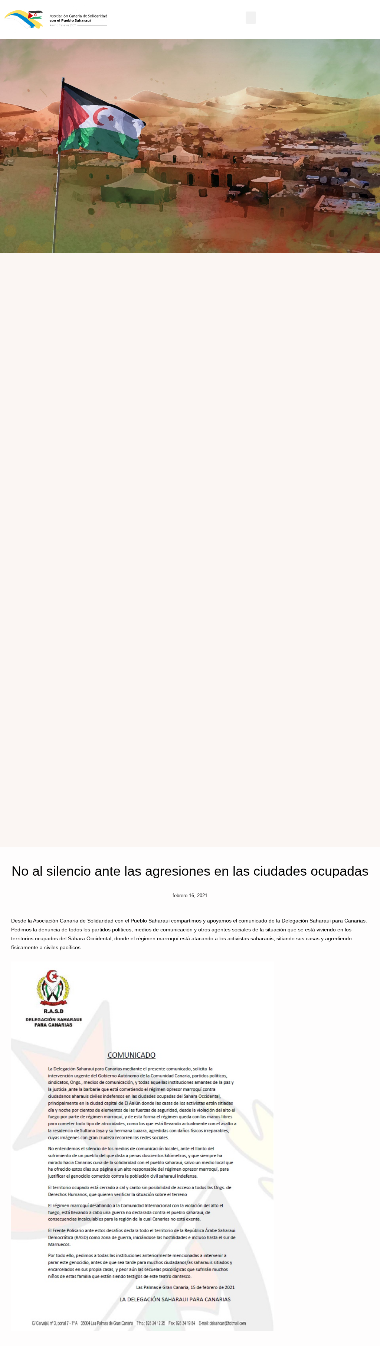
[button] (251, 18)
